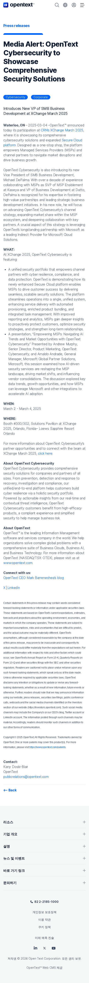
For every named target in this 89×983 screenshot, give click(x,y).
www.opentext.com (17, 563)
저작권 (12, 958)
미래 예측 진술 (44, 937)
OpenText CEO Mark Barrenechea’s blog (33, 578)
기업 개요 (10, 834)
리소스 (8, 822)
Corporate (41, 97)
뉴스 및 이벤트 (14, 858)
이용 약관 (44, 919)
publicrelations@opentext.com (26, 777)
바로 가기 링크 (14, 870)
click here (45, 453)
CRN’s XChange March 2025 (62, 130)
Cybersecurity (15, 97)
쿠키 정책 (44, 927)
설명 (6, 846)
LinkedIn (13, 588)
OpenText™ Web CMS (41, 967)
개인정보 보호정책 (44, 912)
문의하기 (10, 883)
